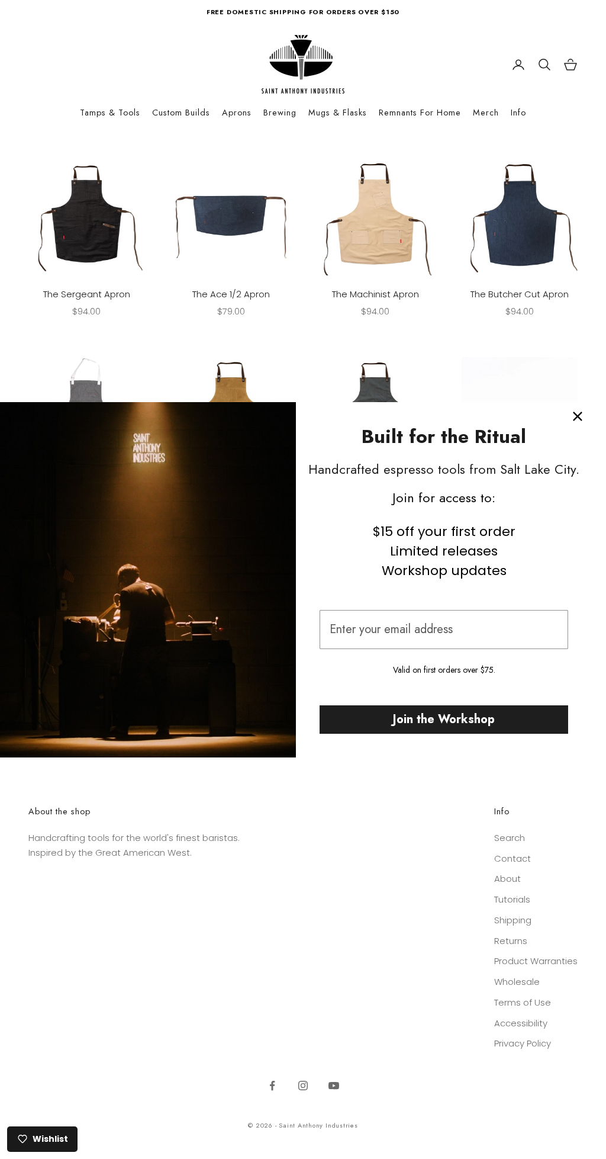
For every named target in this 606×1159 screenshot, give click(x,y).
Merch (486, 112)
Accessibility (520, 1023)
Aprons (237, 112)
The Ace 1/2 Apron (231, 294)
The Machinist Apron (375, 294)
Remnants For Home (420, 112)
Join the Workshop (444, 719)
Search (509, 837)
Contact (512, 858)
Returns (510, 941)
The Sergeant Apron (86, 294)
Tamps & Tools (110, 112)
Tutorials (512, 899)
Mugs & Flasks (337, 112)
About (507, 878)
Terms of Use (522, 1002)
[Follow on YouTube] (334, 1085)
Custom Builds (181, 112)
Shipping (512, 920)
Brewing (279, 112)
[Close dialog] (577, 416)
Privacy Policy (522, 1043)
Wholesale (517, 981)
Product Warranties (536, 961)
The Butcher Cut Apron (519, 294)
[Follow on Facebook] (272, 1085)
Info (518, 112)
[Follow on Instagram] (303, 1085)
